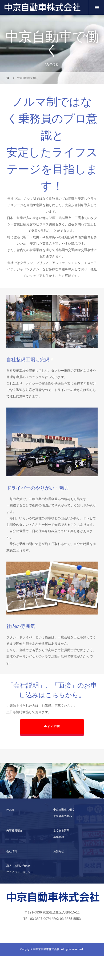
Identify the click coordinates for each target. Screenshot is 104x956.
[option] (26, 781)
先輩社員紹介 (14, 830)
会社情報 (11, 851)
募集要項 (58, 836)
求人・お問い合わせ (18, 865)
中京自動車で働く (64, 809)
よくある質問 (61, 830)
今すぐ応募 (52, 726)
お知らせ (58, 851)
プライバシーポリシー (19, 872)
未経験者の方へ (62, 816)
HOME (10, 809)
